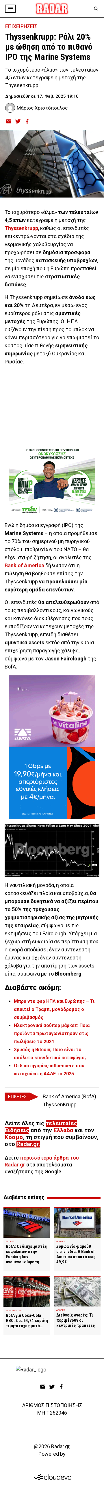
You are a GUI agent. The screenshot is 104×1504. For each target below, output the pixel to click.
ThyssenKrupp (60, 1104)
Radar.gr (27, 1144)
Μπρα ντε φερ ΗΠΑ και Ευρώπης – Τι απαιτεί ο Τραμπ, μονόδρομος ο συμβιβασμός (54, 1009)
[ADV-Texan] (52, 481)
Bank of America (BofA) (69, 1096)
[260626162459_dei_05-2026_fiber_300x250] (52, 783)
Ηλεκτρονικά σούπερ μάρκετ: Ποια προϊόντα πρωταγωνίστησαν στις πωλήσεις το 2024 (52, 1033)
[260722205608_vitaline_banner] (52, 711)
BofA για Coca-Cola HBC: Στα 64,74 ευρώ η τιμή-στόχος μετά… (27, 1320)
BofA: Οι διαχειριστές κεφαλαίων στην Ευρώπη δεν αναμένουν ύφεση (26, 1254)
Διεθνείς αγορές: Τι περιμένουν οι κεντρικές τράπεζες (75, 1320)
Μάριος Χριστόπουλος (42, 108)
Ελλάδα (63, 1130)
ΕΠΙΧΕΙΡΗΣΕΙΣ (21, 26)
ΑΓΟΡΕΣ (10, 1241)
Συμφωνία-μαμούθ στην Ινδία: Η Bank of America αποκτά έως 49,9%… (76, 1254)
